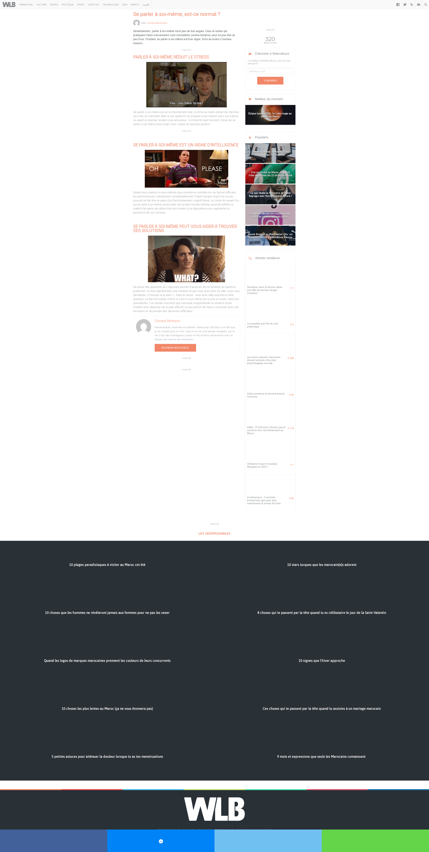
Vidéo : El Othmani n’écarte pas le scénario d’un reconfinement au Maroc (266, 430)
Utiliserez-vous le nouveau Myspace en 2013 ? (262, 465)
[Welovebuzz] (9, 4)
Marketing (26, 4)
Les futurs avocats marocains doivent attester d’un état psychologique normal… (264, 360)
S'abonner (270, 80)
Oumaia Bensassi (156, 23)
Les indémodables (214, 533)
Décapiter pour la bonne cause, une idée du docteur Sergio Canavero (265, 290)
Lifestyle (93, 4)
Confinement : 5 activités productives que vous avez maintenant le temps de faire (264, 500)
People (54, 4)
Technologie (111, 4)
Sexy (125, 4)
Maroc (135, 4)
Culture (41, 4)
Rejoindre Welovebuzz (175, 347)
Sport (81, 4)
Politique (68, 4)
